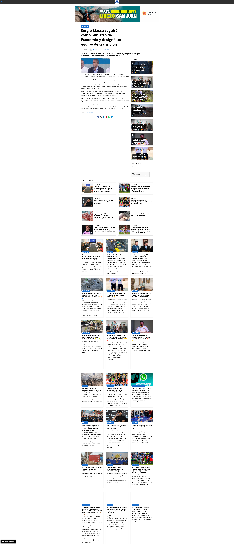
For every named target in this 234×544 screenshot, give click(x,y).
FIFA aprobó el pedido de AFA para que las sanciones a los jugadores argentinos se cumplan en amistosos (140, 189)
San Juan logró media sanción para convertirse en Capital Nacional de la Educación (141, 294)
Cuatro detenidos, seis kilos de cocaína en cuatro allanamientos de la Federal (117, 256)
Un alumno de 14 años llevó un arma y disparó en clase (141, 214)
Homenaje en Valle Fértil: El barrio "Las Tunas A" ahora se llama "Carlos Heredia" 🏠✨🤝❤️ (117, 338)
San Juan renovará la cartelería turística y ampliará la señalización (92, 469)
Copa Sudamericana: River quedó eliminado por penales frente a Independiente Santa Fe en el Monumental (140, 230)
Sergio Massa (89, 112)
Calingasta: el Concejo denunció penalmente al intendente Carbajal (115, 469)
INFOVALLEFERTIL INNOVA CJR (101, 50)
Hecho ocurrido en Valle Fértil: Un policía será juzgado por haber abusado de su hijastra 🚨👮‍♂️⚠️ (139, 69)
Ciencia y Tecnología (138, 385)
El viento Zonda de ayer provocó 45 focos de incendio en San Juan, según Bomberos (91, 390)
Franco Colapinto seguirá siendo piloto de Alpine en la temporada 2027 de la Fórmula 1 (104, 229)
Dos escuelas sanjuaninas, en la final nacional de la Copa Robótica (142, 426)
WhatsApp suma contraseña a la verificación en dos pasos (141, 389)
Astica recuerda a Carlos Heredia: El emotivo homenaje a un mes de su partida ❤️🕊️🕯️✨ (142, 338)
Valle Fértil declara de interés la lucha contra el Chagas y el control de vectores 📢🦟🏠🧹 (139, 84)
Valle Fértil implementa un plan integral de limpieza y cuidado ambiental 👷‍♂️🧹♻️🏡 (91, 337)
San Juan (109, 252)
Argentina (85, 26)
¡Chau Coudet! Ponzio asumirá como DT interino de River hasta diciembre (104, 201)
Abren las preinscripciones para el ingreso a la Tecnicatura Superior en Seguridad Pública (90, 427)
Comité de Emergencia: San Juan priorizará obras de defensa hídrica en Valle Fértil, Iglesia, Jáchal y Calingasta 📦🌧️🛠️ (92, 511)
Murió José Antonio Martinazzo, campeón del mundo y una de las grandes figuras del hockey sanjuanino (117, 510)
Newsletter (136, 163)
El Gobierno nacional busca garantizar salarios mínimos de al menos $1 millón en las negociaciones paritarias (104, 189)
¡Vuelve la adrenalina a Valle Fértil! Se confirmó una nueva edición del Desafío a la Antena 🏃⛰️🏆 (139, 98)
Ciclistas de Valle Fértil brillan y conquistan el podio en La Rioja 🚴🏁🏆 (116, 294)
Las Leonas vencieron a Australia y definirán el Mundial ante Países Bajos (141, 201)
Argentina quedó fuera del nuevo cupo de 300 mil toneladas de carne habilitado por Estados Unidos (104, 216)
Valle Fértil (85, 290)
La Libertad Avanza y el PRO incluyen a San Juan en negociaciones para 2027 (141, 256)
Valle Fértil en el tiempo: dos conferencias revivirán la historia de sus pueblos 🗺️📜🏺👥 (92, 295)
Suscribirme (142, 169)
